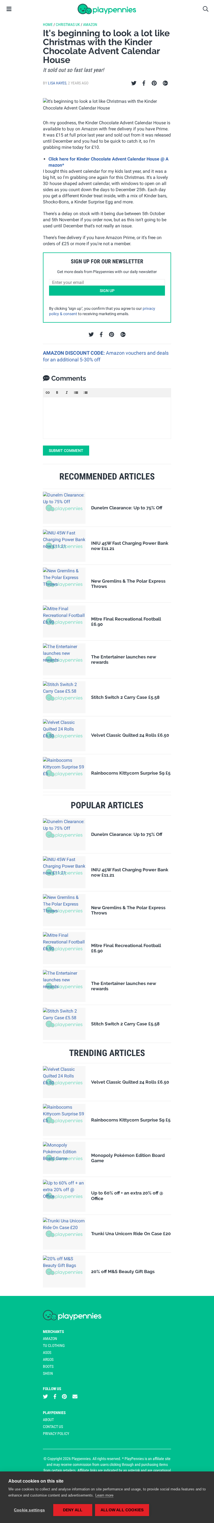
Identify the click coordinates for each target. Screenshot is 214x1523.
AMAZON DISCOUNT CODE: (74, 353)
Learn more (104, 1495)
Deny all (73, 1510)
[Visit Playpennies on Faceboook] (55, 1396)
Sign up (107, 290)
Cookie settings (29, 1510)
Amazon (90, 24)
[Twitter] (134, 83)
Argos (48, 1359)
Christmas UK (68, 24)
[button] (47, 392)
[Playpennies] (107, 9)
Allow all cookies (122, 1510)
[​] (107, 418)
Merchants (53, 1331)
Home (48, 24)
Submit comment (66, 450)
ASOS (47, 1352)
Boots (48, 1366)
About (48, 1419)
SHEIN (48, 1373)
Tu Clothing (54, 1345)
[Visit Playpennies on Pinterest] (64, 1396)
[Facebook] (143, 83)
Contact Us (53, 1426)
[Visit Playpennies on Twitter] (45, 1396)
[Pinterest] (154, 83)
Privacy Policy (56, 1433)
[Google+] (165, 83)
